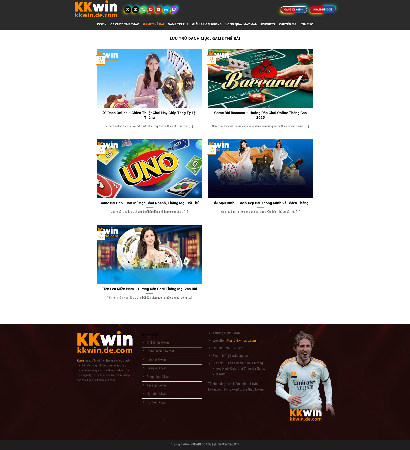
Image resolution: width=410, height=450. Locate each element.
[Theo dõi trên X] (127, 9)
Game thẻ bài (153, 24)
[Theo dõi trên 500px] (166, 9)
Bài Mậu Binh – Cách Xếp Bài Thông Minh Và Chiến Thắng (260, 203)
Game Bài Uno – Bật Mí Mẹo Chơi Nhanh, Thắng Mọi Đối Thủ (149, 203)
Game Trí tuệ (178, 24)
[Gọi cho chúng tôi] (143, 9)
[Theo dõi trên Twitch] (173, 9)
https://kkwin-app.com (241, 341)
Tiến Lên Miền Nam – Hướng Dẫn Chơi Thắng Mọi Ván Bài (149, 289)
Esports (268, 24)
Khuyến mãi (288, 24)
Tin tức (307, 24)
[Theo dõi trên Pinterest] (150, 9)
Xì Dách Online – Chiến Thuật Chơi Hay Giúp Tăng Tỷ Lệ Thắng (149, 115)
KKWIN (102, 24)
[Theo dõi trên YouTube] (158, 9)
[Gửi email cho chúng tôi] (135, 9)
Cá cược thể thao (124, 24)
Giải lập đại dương (207, 24)
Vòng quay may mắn (241, 24)
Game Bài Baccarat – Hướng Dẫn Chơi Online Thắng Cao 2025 (260, 115)
